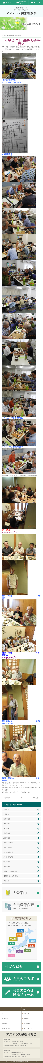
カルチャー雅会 (8, 843)
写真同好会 (6, 828)
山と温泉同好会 (8, 852)
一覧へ (21, 798)
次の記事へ (36, 798)
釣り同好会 (6, 862)
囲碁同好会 (6, 819)
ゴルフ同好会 (7, 847)
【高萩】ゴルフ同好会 (10, 871)
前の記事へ (7, 798)
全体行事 (6, 814)
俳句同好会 (6, 833)
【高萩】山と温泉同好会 (11, 876)
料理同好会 (6, 866)
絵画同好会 (6, 838)
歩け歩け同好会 (8, 857)
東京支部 (6, 881)
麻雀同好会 (6, 823)
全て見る (6, 809)
